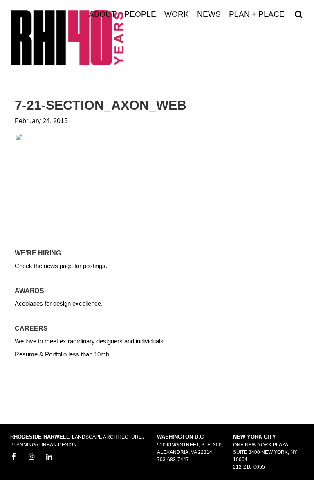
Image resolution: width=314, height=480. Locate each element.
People (140, 14)
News (209, 14)
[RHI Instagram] (32, 457)
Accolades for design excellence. (59, 303)
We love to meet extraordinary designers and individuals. (90, 341)
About (102, 14)
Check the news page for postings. (61, 265)
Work (176, 14)
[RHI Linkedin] (49, 457)
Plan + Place (257, 14)
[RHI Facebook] (14, 457)
